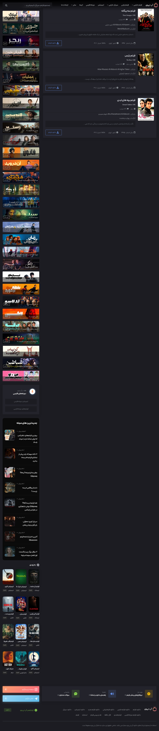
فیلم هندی (117, 715)
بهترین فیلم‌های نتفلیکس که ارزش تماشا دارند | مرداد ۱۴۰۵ (27, 439)
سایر (74, 4)
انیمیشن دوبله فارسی (21, 401)
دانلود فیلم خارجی (123, 709)
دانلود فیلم (52, 43)
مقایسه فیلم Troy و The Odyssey (28, 474)
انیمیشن (101, 4)
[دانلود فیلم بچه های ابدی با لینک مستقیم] (145, 109)
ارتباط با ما (64, 4)
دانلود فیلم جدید (94, 709)
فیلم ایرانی (125, 4)
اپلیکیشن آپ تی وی (20, 710)
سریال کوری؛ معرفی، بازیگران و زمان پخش (30, 523)
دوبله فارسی (90, 4)
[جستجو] (6, 5)
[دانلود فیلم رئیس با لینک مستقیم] (145, 64)
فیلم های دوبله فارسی (21, 409)
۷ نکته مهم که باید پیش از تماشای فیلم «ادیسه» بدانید (28, 458)
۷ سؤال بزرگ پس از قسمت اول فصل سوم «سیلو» (28, 553)
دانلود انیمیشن (80, 709)
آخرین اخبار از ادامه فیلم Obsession (28, 538)
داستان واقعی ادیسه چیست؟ (29, 489)
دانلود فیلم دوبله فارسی (132, 715)
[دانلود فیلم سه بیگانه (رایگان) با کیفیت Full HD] (145, 20)
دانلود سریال (67, 709)
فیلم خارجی (138, 4)
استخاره (84, 715)
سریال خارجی (113, 4)
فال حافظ (107, 715)
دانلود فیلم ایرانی (108, 709)
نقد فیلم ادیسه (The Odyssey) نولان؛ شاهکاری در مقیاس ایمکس (27, 507)
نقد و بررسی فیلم (95, 715)
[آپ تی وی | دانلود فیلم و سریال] (152, 6)
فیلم (77, 715)
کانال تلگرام (29, 698)
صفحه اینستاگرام (28, 689)
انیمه (81, 4)
